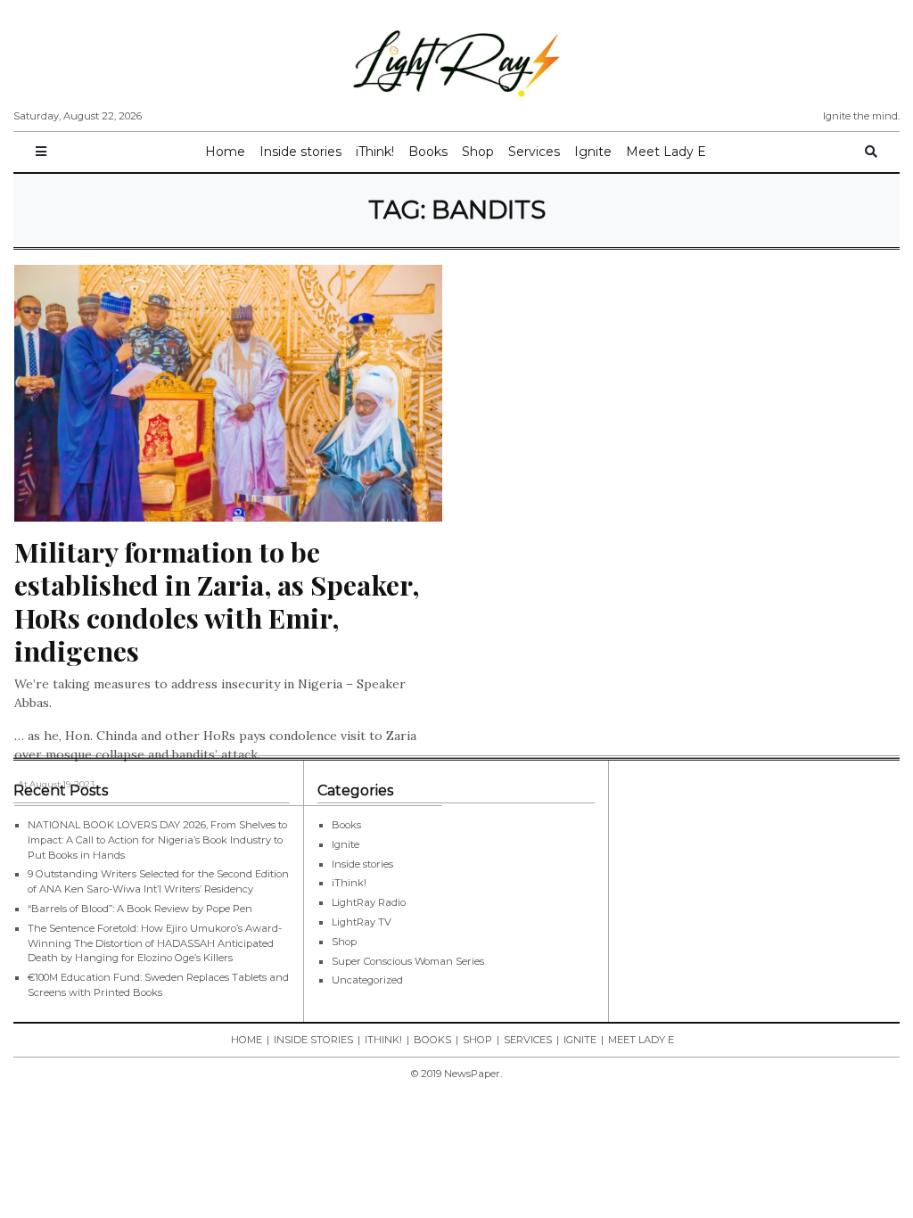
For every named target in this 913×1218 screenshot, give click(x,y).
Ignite (593, 152)
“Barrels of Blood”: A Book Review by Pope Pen (140, 908)
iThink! (375, 152)
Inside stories (300, 152)
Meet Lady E (666, 152)
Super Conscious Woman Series (408, 961)
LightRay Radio (369, 902)
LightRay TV (361, 922)
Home (225, 152)
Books (428, 152)
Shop (478, 152)
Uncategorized (367, 980)
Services (534, 152)
